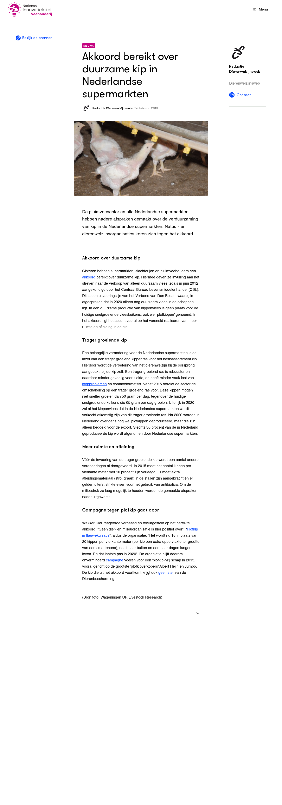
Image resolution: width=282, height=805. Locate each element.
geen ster (166, 573)
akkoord (88, 277)
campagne (114, 560)
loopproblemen (94, 384)
